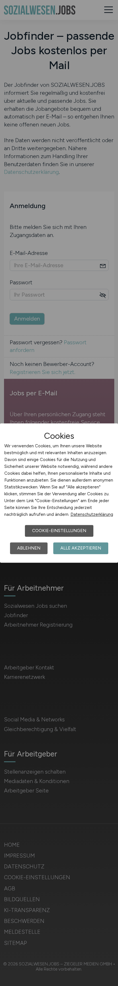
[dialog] (59, 493)
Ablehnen (28, 548)
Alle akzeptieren (80, 548)
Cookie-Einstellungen (59, 530)
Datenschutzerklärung (91, 514)
